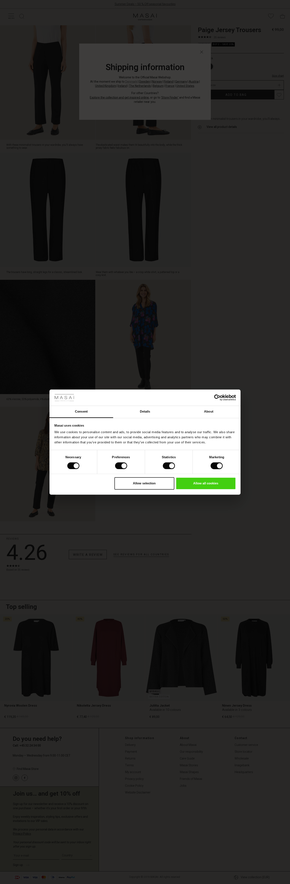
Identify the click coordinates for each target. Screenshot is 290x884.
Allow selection (144, 483)
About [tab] (208, 411)
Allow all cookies (205, 483)
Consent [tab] (81, 411)
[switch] (121, 465)
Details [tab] (145, 411)
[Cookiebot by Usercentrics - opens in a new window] (217, 397)
